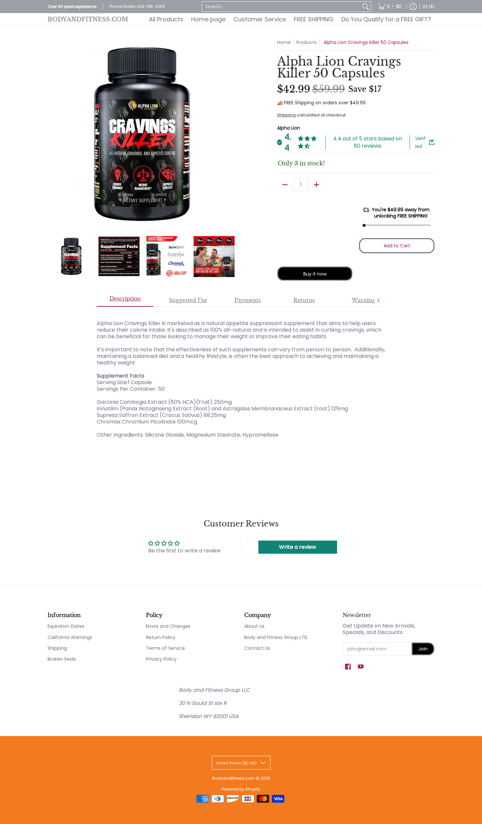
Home (284, 42)
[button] (347, 666)
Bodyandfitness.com (88, 19)
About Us (254, 626)
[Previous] (52, 134)
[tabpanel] (241, 382)
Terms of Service (165, 648)
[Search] (365, 6)
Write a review (297, 547)
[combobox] (281, 6)
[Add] (316, 184)
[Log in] (413, 6)
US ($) (429, 6)
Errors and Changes (168, 626)
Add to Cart (397, 245)
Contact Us (257, 648)
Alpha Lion (288, 128)
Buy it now (315, 274)
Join (423, 649)
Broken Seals (62, 659)
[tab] (125, 300)
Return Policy (160, 637)
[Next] (233, 134)
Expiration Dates (66, 626)
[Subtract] (285, 184)
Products (306, 42)
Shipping (286, 115)
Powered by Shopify (241, 789)
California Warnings (70, 637)
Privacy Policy (161, 659)
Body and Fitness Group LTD (276, 637)
